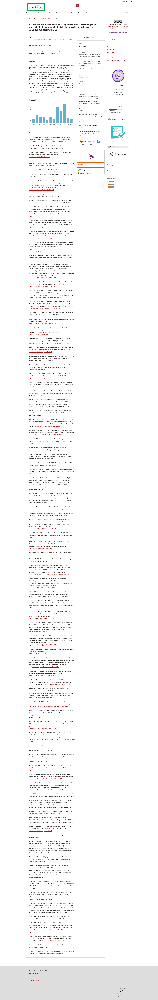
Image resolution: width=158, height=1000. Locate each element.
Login (130, 1)
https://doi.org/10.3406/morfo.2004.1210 (40, 548)
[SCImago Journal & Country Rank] (118, 119)
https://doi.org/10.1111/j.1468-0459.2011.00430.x (48, 435)
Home (30, 19)
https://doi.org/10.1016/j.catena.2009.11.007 (41, 190)
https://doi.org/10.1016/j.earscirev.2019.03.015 (42, 588)
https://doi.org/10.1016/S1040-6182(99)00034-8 (42, 165)
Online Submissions (112, 55)
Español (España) (112, 170)
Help (91, 13)
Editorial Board (111, 49)
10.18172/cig (35, 980)
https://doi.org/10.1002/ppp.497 (58, 142)
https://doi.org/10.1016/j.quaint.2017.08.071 (49, 238)
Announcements (82, 13)
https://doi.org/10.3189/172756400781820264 (42, 286)
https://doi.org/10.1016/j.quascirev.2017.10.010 (47, 426)
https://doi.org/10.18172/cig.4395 (41, 45)
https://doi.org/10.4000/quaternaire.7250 (40, 697)
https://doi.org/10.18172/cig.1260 (52, 778)
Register (125, 1)
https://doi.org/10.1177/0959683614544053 (48, 297)
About (28, 13)
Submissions (37, 13)
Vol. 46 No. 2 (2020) (46, 19)
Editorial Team (111, 46)
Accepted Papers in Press (114, 57)
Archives (58, 13)
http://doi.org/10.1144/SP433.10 (38, 631)
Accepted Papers (48, 13)
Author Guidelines (112, 52)
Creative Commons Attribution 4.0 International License (89, 133)
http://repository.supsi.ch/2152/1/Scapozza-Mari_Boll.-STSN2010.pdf (48, 706)
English (109, 168)
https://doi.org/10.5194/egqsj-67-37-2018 (40, 369)
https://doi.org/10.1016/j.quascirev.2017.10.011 (42, 728)
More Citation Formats (86, 68)
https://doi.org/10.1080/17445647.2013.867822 (42, 653)
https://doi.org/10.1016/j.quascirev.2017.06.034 (42, 278)
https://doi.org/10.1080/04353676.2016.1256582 (43, 528)
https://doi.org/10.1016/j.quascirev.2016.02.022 (46, 308)
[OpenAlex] (118, 157)
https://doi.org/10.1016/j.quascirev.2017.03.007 (42, 645)
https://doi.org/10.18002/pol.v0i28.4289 (40, 899)
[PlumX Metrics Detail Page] (90, 156)
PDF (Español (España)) (88, 37)
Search (73, 13)
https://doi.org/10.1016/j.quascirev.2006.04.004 (45, 667)
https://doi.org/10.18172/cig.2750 (38, 378)
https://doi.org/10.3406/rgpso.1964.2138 (40, 831)
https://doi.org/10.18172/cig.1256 (38, 334)
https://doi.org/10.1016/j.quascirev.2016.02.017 (55, 574)
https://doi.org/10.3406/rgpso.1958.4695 (40, 352)
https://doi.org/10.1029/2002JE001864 (53, 940)
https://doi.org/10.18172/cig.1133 (38, 761)
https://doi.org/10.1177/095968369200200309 (42, 323)
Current (66, 13)
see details (88, 173)
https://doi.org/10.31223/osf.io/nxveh (39, 157)
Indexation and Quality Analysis (116, 60)
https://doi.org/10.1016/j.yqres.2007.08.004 (61, 684)
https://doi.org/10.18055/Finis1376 (39, 770)
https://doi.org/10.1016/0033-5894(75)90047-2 (42, 675)
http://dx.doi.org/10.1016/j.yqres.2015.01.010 (41, 618)
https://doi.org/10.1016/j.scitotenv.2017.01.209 (42, 227)
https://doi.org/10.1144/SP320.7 (38, 932)
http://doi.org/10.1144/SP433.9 (37, 216)
